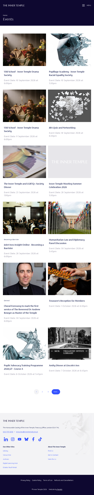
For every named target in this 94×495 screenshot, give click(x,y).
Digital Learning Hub (10, 463)
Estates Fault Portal (10, 467)
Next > (56, 392)
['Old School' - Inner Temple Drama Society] (24, 60)
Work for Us (52, 459)
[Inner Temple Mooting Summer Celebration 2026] (69, 172)
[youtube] (20, 439)
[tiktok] (40, 439)
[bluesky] (26, 439)
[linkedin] (6, 439)
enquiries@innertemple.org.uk (27, 432)
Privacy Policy (25, 480)
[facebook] (33, 439)
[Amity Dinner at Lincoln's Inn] (69, 351)
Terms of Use (47, 480)
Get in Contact (53, 455)
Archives (6, 459)
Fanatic (59, 489)
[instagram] (13, 439)
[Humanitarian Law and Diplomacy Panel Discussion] (69, 230)
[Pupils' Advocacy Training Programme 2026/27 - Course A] (24, 351)
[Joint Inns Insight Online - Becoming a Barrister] (24, 230)
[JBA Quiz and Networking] (69, 116)
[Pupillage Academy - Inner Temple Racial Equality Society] (69, 60)
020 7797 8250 (8, 432)
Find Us (50, 451)
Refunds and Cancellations (63, 480)
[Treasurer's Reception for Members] (69, 293)
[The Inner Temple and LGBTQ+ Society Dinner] (24, 172)
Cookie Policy (36, 480)
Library (5, 451)
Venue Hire (7, 455)
